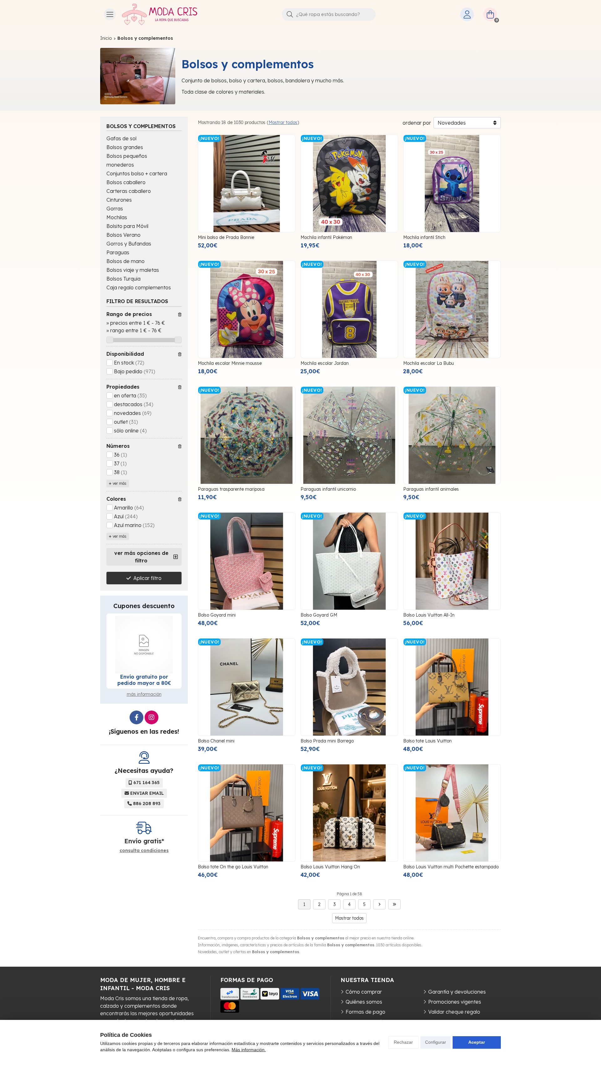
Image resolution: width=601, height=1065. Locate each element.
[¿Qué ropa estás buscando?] (329, 14)
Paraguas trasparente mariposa (231, 489)
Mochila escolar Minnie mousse (230, 363)
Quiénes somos (364, 1002)
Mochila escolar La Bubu (428, 363)
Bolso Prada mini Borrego (327, 741)
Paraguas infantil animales (431, 489)
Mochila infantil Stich (424, 237)
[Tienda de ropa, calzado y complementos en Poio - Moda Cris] (159, 14)
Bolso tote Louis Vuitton (427, 741)
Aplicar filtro (147, 578)
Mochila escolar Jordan (324, 363)
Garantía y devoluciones (457, 992)
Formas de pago (365, 1012)
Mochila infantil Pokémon (326, 237)
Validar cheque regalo (454, 1012)
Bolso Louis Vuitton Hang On (330, 867)
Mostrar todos (283, 122)
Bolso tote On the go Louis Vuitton (233, 867)
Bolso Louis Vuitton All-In (429, 615)
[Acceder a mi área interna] (467, 14)
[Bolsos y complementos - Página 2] (379, 904)
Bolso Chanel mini (216, 741)
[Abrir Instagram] (151, 717)
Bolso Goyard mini (217, 615)
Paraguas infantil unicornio (328, 489)
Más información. (249, 1049)
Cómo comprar (364, 992)
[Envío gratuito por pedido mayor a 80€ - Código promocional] (144, 645)
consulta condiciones (144, 850)
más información (144, 694)
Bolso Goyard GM (318, 615)
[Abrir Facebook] (136, 717)
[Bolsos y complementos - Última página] (394, 904)
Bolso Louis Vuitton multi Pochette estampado (451, 867)
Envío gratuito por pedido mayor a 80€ (144, 680)
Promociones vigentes (454, 1002)
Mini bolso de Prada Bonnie (226, 237)
